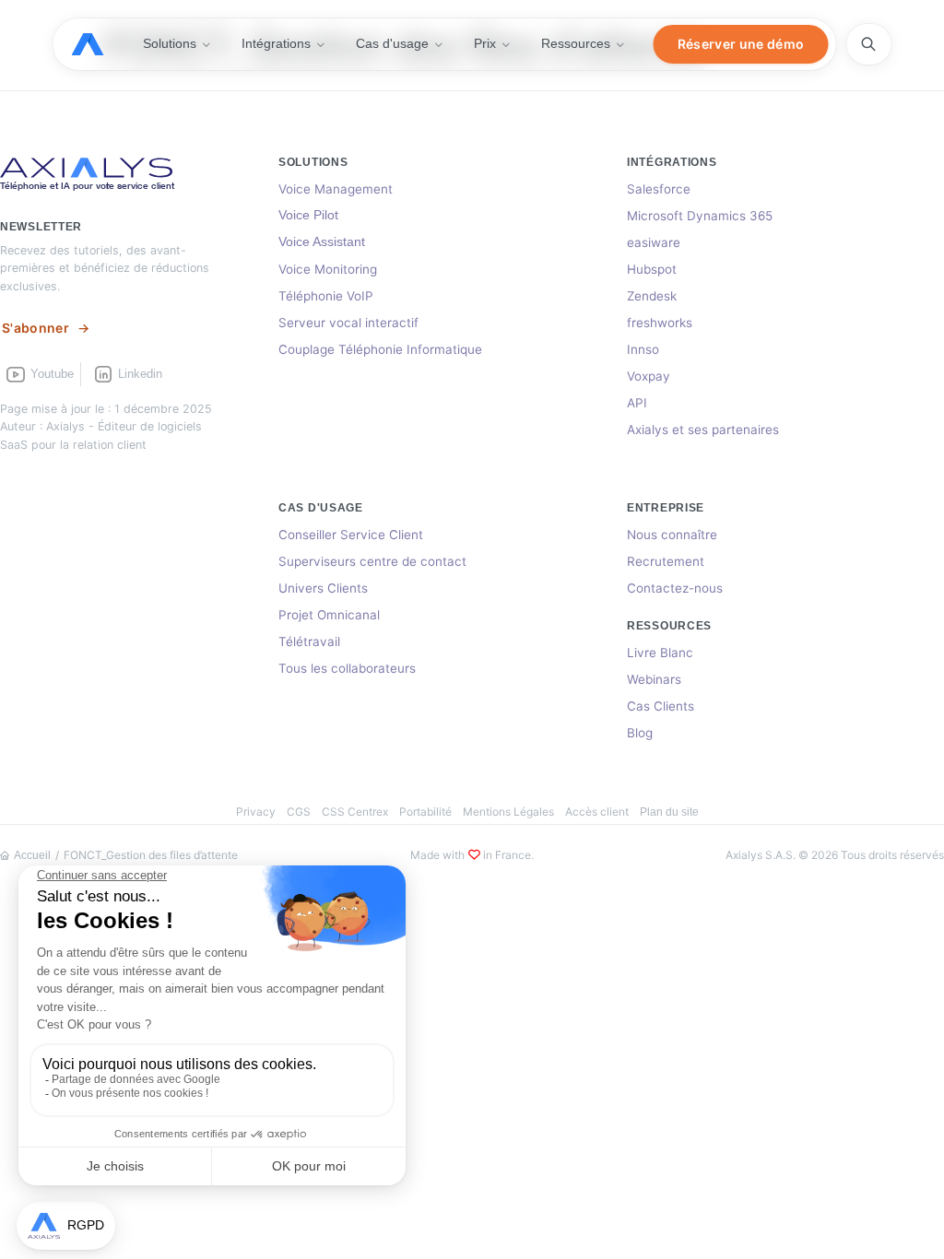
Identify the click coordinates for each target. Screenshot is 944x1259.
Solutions (169, 43)
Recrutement (665, 561)
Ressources (575, 43)
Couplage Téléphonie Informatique (380, 349)
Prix (485, 43)
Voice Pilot (308, 215)
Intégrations (276, 43)
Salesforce (658, 189)
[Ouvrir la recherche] (868, 44)
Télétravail (309, 641)
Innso (643, 349)
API (637, 402)
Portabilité (425, 811)
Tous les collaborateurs (347, 668)
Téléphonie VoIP (325, 295)
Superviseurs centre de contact (372, 561)
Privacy (256, 811)
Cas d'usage (392, 43)
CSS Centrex (355, 811)
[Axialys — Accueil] (101, 44)
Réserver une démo (741, 44)
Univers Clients (323, 588)
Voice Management (335, 189)
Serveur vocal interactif (348, 322)
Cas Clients (660, 706)
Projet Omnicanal (329, 614)
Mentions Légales (508, 811)
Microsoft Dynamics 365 (700, 215)
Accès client (597, 811)
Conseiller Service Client (350, 534)
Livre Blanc (660, 652)
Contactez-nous (675, 588)
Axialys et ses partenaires (703, 429)
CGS (299, 811)
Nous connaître (672, 534)
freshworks (659, 322)
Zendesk (652, 295)
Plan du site (669, 812)
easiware (653, 242)
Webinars (654, 679)
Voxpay (648, 376)
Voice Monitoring (327, 269)
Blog (640, 732)
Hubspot (652, 269)
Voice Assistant (321, 242)
